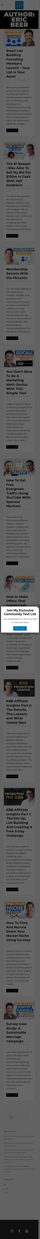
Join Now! (20, 628)
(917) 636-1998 (30, 619)
